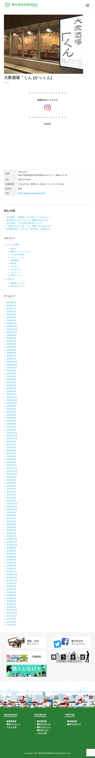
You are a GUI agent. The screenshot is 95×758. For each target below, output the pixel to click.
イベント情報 (12, 245)
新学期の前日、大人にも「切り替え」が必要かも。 (29, 229)
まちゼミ (14, 266)
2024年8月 (11, 374)
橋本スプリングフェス (20, 251)
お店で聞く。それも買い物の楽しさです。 (25, 223)
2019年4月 (11, 563)
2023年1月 (11, 430)
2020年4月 (11, 527)
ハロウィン (15, 272)
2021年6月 (11, 486)
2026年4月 (11, 314)
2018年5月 (11, 595)
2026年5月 (11, 311)
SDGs (13, 249)
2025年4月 (11, 350)
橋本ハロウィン (13, 724)
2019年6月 (11, 557)
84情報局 (15, 260)
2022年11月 (12, 436)
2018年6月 (11, 592)
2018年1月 (11, 607)
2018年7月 (11, 589)
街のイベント (16, 275)
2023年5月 (11, 418)
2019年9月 (11, 548)
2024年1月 (11, 394)
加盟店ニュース (17, 283)
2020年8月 (11, 515)
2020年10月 (12, 509)
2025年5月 (11, 347)
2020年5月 (11, 524)
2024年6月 (11, 379)
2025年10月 (12, 332)
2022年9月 (11, 442)
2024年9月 (11, 371)
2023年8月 (11, 409)
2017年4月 (11, 625)
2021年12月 (12, 468)
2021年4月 (11, 492)
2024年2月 (11, 391)
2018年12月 (12, 575)
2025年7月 (11, 341)
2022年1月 (11, 465)
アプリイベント (17, 257)
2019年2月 (11, 569)
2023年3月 (11, 424)
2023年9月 (11, 406)
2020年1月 (11, 536)
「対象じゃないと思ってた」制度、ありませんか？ (29, 226)
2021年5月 (11, 489)
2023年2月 (11, 427)
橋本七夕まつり (44, 724)
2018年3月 (11, 601)
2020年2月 (11, 533)
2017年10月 (12, 616)
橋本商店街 (42, 721)
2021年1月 (11, 501)
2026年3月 (11, 317)
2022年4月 (11, 456)
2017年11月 (12, 613)
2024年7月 (11, 376)
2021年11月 (12, 471)
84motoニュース (18, 286)
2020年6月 (11, 521)
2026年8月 (11, 303)
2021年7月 (11, 483)
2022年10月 (12, 439)
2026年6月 (11, 309)
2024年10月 (12, 368)
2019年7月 (11, 554)
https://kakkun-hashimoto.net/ (31, 193)
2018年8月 (11, 586)
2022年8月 (11, 444)
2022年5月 (11, 453)
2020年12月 (12, 504)
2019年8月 (11, 551)
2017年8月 (11, 622)
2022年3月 (11, 459)
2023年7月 (11, 412)
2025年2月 (11, 356)
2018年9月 (11, 583)
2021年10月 (12, 474)
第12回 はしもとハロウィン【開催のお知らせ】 (28, 220)
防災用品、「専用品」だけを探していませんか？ (28, 217)
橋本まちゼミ (43, 730)
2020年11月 (12, 507)
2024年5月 (11, 382)
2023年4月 (11, 421)
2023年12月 (12, 397)
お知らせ (10, 279)
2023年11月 (12, 400)
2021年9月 (11, 477)
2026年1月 (11, 323)
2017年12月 (12, 610)
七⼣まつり (15, 269)
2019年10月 (12, 545)
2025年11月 (12, 329)
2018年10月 (12, 580)
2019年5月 (11, 560)
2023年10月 (12, 403)
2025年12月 (12, 326)
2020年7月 (11, 518)
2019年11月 (12, 542)
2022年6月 (11, 450)
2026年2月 (11, 320)
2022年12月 (12, 433)
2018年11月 (12, 577)
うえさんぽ (11, 727)
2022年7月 (11, 447)
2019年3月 (11, 566)
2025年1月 (11, 359)
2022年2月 (11, 462)
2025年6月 (11, 344)
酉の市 (13, 263)
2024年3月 (11, 388)
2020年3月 (11, 530)
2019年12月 (12, 539)
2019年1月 (11, 572)
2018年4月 (11, 598)
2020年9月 (11, 512)
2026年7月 (11, 306)
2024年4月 (11, 385)
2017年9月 (11, 619)
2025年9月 (11, 335)
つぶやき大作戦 (17, 254)
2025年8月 (11, 338)
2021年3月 (11, 495)
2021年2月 (11, 498)
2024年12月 (12, 362)
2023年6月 (11, 415)
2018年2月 (11, 604)
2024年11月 (12, 365)
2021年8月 (11, 480)
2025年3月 (11, 353)
